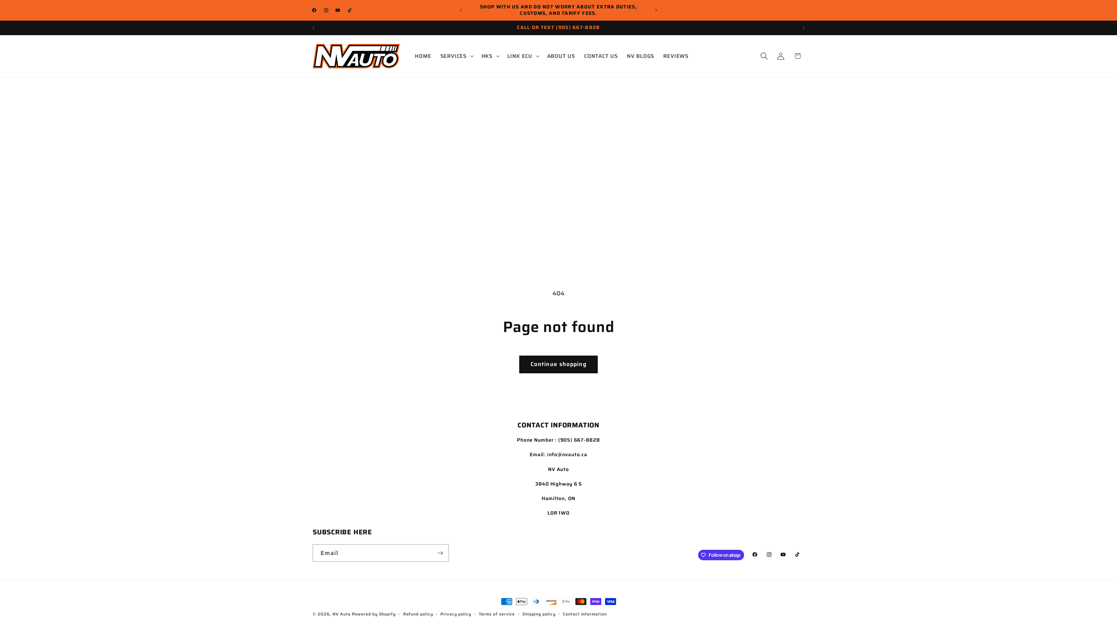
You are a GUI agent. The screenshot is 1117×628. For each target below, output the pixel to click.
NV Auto (341, 614)
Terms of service (497, 614)
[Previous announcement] (461, 10)
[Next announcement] (656, 10)
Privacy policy (455, 614)
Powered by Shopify (374, 614)
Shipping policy (539, 614)
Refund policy (418, 614)
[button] (456, 56)
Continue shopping (558, 364)
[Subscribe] (440, 553)
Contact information (584, 614)
